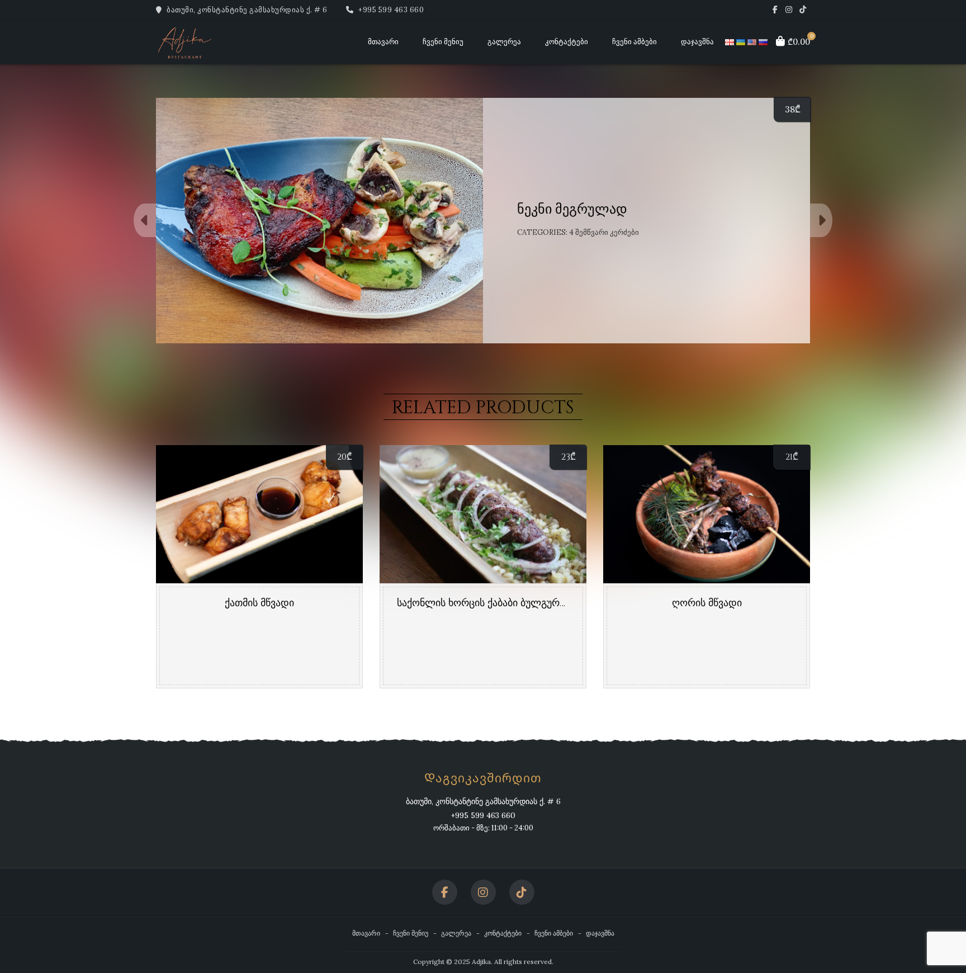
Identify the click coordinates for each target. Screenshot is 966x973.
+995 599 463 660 (390, 10)
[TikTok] (803, 10)
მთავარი (383, 41)
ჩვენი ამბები (634, 41)
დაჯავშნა (697, 41)
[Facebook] (775, 10)
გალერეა (504, 41)
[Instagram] (789, 10)
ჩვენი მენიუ (443, 41)
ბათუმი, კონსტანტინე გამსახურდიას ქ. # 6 (246, 10)
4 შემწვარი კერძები (604, 232)
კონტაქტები (566, 41)
